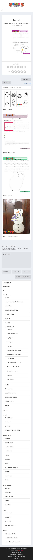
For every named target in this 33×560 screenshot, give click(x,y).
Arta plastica (10, 446)
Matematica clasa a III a (14, 350)
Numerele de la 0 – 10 (14, 362)
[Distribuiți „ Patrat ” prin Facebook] (8, 67)
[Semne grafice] (16, 174)
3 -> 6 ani (7, 422)
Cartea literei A (7, 109)
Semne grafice (7, 196)
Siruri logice (10, 379)
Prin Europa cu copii (12, 538)
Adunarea (10, 329)
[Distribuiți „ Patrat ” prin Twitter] (11, 67)
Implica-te (8, 517)
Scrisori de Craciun (10, 393)
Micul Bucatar (7, 485)
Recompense (9, 389)
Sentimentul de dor (9, 152)
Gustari (7, 500)
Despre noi (8, 513)
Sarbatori (9, 476)
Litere (8, 322)
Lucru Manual (7, 435)
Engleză (7, 318)
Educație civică (9, 314)
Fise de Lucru (7, 23)
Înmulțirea (10, 342)
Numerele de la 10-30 (13, 367)
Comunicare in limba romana (15, 302)
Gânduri (5, 411)
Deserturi (8, 492)
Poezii (7, 384)
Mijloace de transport (11, 467)
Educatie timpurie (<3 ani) (12, 430)
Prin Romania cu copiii (13, 542)
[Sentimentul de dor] (16, 131)
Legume (7, 459)
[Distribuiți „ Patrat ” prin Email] (21, 67)
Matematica (26, 23)
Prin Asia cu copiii (10, 533)
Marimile (9, 346)
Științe (7, 405)
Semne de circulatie (11, 397)
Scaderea (9, 375)
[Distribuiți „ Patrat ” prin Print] (25, 67)
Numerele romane (12, 371)
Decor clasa (8, 306)
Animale (7, 438)
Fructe (7, 455)
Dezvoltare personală (11, 310)
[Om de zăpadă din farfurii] (16, 216)
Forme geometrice (17, 23)
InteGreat (20, 550)
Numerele (11, 358)
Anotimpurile (9, 442)
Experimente (7, 291)
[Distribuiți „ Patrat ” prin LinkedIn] (18, 67)
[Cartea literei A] (16, 99)
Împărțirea (10, 338)
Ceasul (7, 297)
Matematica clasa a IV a (14, 354)
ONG (4, 510)
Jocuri (5, 415)
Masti (6, 463)
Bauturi (7, 488)
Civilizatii (9, 451)
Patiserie (7, 504)
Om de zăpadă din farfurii (10, 236)
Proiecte (9, 521)
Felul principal (9, 496)
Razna (5, 531)
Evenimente (6, 286)
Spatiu (7, 480)
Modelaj (7, 471)
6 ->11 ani (8, 426)
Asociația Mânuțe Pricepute (18, 548)
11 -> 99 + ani (9, 418)
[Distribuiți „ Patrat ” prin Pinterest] (14, 67)
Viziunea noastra (10, 525)
